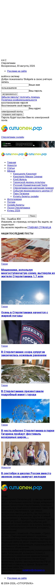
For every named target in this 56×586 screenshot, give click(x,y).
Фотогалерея (14, 199)
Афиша (11, 171)
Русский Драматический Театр (30, 185)
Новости (12, 165)
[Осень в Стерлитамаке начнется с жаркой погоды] (25, 303)
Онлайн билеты (15, 205)
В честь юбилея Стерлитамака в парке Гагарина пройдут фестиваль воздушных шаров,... (27, 434)
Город (4, 264)
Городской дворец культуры (29, 182)
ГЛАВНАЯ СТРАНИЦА (39, 227)
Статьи (11, 168)
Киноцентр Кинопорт (25, 173)
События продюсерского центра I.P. (33, 190)
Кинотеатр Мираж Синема (27, 176)
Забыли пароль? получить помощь (20, 97)
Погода (11, 202)
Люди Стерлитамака (18, 207)
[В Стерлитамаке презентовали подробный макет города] (25, 382)
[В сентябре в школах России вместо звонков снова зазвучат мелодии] (25, 464)
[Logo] (12, 157)
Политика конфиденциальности (19, 99)
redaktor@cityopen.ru (34, 570)
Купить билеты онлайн (26, 196)
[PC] (28, 146)
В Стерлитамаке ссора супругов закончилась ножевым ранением (23, 353)
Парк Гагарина (21, 193)
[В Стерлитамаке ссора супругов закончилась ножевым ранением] (25, 343)
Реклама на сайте (17, 71)
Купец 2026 (13, 210)
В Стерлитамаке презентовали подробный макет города (22, 393)
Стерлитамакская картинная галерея (33, 188)
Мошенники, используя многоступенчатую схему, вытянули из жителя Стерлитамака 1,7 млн (28, 273)
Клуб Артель (20, 179)
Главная (11, 162)
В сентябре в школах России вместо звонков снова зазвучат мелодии (26, 475)
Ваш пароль (35, 90)
